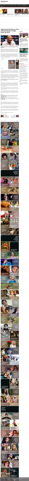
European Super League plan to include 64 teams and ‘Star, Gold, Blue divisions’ (24, 83)
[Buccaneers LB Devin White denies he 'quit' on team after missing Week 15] (24, 37)
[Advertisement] (14, 23)
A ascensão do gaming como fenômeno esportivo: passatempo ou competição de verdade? (24, 66)
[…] (22, 61)
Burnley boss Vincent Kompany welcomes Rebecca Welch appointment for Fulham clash (23, 71)
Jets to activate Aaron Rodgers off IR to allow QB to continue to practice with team (24, 55)
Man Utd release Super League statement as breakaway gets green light (24, 81)
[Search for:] (24, 29)
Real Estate (2, 6)
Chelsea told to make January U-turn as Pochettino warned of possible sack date (24, 78)
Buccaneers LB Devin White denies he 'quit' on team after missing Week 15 (24, 40)
